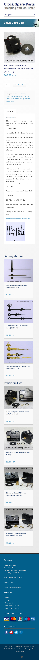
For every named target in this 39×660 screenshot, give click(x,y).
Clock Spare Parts (16, 646)
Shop (7, 600)
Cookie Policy (18, 649)
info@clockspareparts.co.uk (13, 577)
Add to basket (19, 85)
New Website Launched (13, 587)
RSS (21, 656)
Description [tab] (10, 111)
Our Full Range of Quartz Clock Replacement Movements (18, 98)
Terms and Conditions (12, 608)
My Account (9, 603)
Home (7, 597)
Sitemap (27, 649)
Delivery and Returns (12, 606)
